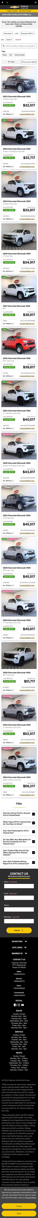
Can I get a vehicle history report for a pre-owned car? (16, 862)
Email (10, 893)
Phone (6, 905)
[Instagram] (18, 1005)
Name (10, 882)
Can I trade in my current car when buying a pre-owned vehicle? (16, 852)
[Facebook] (15, 1005)
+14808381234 (19, 974)
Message (11, 917)
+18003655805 (19, 988)
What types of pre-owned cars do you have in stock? (17, 823)
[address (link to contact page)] (2, 2)
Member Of (17, 954)
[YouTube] (22, 1005)
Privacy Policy (30, 1198)
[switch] (35, 2)
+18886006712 (19, 981)
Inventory (17, 942)
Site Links (17, 948)
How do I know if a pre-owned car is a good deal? (16, 814)
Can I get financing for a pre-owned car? (16, 832)
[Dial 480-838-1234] (7, 2)
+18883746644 (19, 995)
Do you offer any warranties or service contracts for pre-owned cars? (17, 841)
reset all (18, 40)
